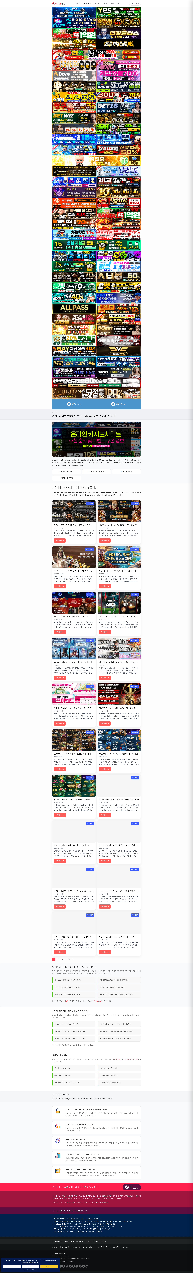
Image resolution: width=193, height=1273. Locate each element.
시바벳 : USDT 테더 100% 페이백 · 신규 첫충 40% (118, 525)
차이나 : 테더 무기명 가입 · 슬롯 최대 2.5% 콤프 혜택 (74, 891)
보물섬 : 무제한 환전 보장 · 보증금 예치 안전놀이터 (73, 937)
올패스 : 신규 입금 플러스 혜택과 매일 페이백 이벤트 (118, 845)
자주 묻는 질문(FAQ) (67, 478)
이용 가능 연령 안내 (131, 1059)
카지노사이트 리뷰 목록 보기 (67, 471)
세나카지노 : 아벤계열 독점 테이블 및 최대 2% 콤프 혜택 (120, 662)
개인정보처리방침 (65, 1247)
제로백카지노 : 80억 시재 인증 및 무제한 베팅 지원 (118, 708)
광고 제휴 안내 (80, 1241)
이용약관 (54, 1247)
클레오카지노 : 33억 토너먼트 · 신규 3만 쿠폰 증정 (73, 571)
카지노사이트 (89, 549)
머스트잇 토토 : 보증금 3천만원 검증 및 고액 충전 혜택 (119, 617)
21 (69, 959)
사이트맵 (103, 1241)
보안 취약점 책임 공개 (92, 1241)
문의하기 (66, 1241)
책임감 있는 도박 (118, 1059)
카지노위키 (66, 1001)
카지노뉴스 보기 (127, 471)
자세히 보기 (59, 540)
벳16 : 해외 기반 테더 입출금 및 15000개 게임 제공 (118, 754)
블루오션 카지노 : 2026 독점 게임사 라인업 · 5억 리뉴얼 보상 (122, 571)
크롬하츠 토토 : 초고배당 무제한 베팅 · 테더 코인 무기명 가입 (77, 525)
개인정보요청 (76, 1247)
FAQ (72, 1241)
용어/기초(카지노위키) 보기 (97, 471)
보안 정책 (115, 1247)
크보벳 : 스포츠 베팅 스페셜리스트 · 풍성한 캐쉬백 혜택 (119, 799)
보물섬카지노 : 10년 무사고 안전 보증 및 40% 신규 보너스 (121, 891)
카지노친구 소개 (57, 1241)
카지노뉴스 (97, 1001)
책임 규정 (84, 1247)
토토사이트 (90, 503)
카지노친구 (55, 412)
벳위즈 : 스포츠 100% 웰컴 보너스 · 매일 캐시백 (72, 799)
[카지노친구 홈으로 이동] (58, 3)
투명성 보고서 (124, 1247)
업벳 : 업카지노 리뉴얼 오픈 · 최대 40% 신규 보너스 (73, 845)
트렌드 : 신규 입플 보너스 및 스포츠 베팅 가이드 (117, 937)
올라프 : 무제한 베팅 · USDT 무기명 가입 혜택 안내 (73, 662)
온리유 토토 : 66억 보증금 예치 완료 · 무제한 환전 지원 (74, 708)
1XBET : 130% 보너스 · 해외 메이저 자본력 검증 (72, 617)
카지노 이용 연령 (94, 1247)
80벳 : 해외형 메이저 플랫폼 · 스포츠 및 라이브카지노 (74, 754)
